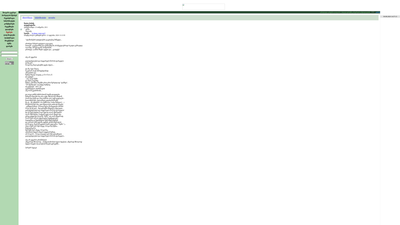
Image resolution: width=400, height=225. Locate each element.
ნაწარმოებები (9, 21)
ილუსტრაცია (9, 38)
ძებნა (9, 43)
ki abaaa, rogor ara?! (38, 33)
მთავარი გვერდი (9, 12)
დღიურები (9, 29)
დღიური (51, 18)
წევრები (9, 32)
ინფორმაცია (27, 18)
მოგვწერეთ (9, 41)
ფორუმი (9, 46)
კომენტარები (9, 24)
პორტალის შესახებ (9, 15)
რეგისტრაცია (9, 18)
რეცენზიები (9, 27)
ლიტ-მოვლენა (9, 35)
